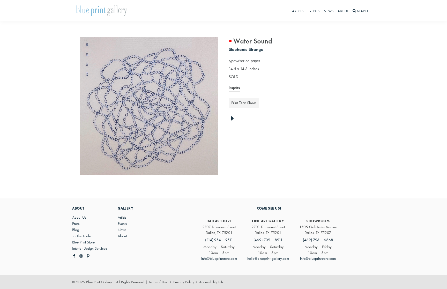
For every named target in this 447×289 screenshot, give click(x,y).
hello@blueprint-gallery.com (268, 258)
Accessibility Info (211, 282)
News (122, 229)
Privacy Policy (183, 282)
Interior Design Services (89, 248)
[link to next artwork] (234, 119)
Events (122, 223)
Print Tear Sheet (243, 103)
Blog (75, 229)
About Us (79, 217)
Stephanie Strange (246, 49)
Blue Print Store (83, 242)
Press (75, 223)
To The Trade (81, 236)
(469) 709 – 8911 (268, 239)
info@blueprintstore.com (219, 258)
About (122, 236)
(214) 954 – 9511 (219, 239)
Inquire (234, 87)
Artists (122, 217)
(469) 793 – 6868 (318, 239)
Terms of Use (157, 282)
